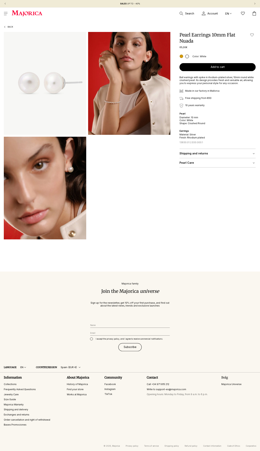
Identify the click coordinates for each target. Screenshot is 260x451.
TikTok (108, 394)
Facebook (110, 384)
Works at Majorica (77, 394)
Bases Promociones (15, 424)
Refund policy (191, 446)
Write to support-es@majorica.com (166, 389)
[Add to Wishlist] (252, 35)
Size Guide (10, 399)
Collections (10, 384)
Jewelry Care (11, 394)
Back (10, 27)
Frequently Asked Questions (20, 389)
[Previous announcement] (5, 3)
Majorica (116, 446)
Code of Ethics (233, 446)
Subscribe (130, 347)
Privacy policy (132, 446)
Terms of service (151, 446)
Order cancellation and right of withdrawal (27, 419)
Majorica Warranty (14, 404)
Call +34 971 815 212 (158, 384)
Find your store (75, 389)
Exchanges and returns (16, 414)
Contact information (212, 446)
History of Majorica (77, 384)
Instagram (110, 389)
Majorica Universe (231, 384)
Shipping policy (171, 446)
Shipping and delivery (16, 409)
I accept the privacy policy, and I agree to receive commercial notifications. (129, 339)
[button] (6, 13)
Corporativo (251, 446)
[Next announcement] (255, 3)
